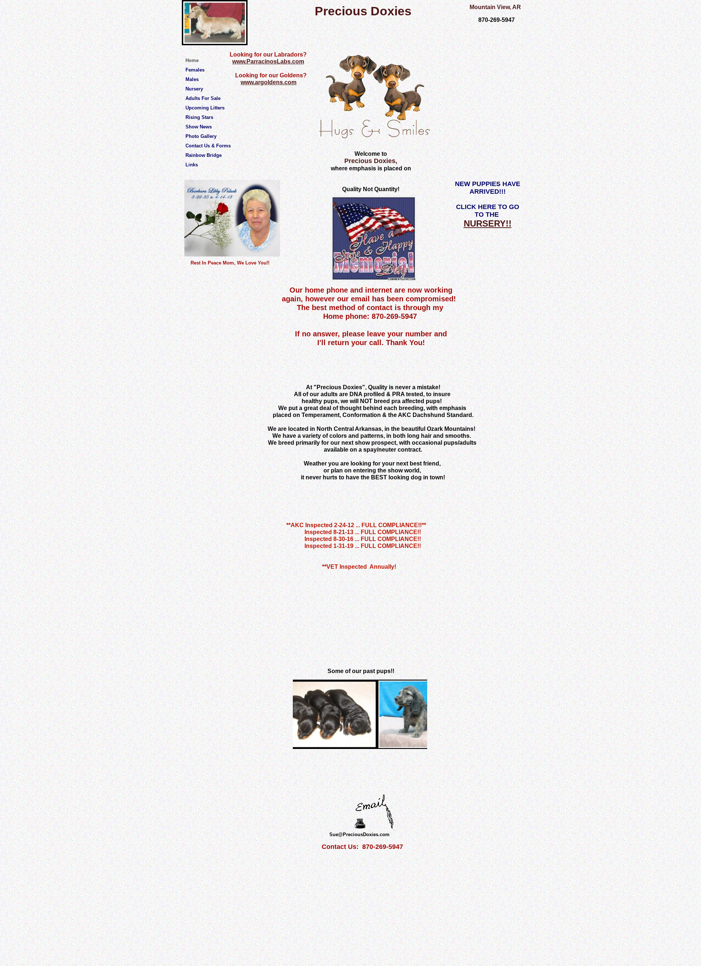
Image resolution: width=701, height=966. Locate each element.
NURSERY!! (488, 223)
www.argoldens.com (268, 82)
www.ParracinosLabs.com (268, 61)
